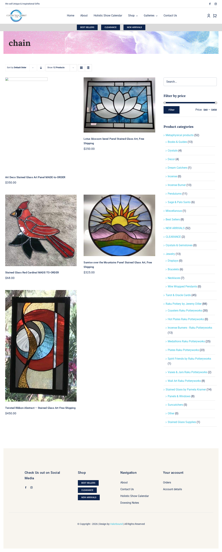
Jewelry (170, 254)
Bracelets (173, 269)
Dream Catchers (177, 167)
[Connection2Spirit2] (16, 9)
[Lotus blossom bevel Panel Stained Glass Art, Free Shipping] (119, 105)
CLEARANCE (173, 236)
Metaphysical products (180, 135)
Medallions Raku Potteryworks (186, 341)
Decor (171, 159)
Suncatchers (175, 404)
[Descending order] (41, 67)
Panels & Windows (179, 396)
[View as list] (88, 67)
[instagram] (216, 4)
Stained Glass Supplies (182, 422)
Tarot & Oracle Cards (178, 295)
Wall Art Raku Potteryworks (184, 380)
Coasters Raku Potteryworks (185, 310)
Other (171, 413)
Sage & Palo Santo (179, 202)
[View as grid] (81, 67)
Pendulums (175, 193)
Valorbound (116, 524)
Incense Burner (177, 185)
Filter (171, 109)
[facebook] (210, 4)
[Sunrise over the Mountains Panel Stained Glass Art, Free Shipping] (119, 225)
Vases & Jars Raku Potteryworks (187, 372)
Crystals (173, 150)
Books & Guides (177, 142)
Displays (173, 260)
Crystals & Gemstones (179, 245)
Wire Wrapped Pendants (182, 286)
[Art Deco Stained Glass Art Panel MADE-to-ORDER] (41, 124)
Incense (172, 176)
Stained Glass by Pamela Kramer (186, 389)
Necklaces (174, 278)
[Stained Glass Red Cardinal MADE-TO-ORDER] (41, 230)
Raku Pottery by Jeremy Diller (184, 303)
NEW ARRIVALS (175, 228)
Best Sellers (173, 219)
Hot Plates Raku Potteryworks (186, 319)
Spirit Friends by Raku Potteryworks (189, 358)
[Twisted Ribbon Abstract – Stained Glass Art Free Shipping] (41, 346)
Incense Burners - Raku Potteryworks (190, 327)
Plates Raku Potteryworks (183, 350)
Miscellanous (174, 210)
